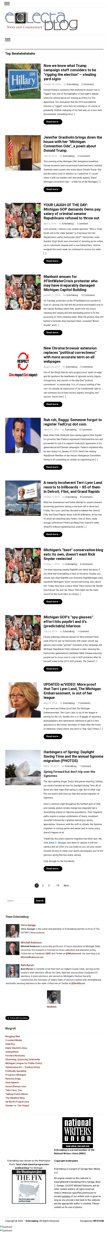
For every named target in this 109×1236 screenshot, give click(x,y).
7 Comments (84, 703)
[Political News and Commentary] (41, 21)
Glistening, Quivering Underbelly (22, 1059)
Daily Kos (10, 1044)
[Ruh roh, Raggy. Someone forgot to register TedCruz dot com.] (23, 435)
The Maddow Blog (15, 1098)
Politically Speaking (15, 1071)
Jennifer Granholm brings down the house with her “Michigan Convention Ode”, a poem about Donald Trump (73, 144)
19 (57, 885)
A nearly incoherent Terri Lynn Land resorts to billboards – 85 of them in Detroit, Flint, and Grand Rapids (73, 486)
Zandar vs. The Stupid (17, 1105)
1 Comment (82, 223)
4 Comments (86, 564)
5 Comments (86, 367)
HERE (48, 953)
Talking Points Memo (16, 1094)
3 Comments (87, 84)
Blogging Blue (12, 1036)
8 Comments (86, 497)
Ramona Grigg (13, 1078)
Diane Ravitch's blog (16, 1048)
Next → (68, 885)
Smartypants (12, 1082)
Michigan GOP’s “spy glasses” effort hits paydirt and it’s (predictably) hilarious (68, 621)
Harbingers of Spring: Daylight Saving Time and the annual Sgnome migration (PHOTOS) (73, 756)
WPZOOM (98, 1221)
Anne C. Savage (57, 842)
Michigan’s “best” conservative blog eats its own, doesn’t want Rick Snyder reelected (73, 554)
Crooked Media (13, 1040)
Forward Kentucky (15, 1055)
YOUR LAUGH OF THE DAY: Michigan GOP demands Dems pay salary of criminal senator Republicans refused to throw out (72, 211)
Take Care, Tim (13, 1090)
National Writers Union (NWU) (70, 1153)
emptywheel (11, 1051)
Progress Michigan (15, 1075)
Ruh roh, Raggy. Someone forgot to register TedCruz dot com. (73, 422)
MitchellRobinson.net (32, 957)
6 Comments (85, 429)
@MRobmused (73, 953)
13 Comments (88, 295)
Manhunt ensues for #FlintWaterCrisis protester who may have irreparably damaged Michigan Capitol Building (71, 283)
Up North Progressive (17, 1101)
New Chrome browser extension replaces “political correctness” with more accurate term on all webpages (70, 355)
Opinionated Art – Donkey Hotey (22, 1067)
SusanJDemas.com (15, 1086)
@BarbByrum (78, 983)
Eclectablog (72, 84)
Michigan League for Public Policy (23, 1063)
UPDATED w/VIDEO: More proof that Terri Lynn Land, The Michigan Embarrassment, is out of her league (72, 691)
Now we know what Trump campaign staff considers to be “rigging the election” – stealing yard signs (70, 72)
